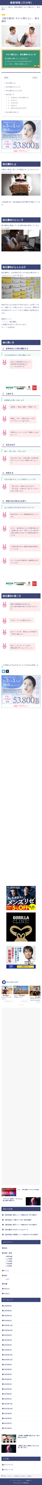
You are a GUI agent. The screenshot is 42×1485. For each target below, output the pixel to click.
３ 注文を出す (13, 103)
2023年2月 (8, 1345)
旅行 (5, 1275)
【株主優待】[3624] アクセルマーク (16, 1229)
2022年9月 (8, 1364)
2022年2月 (8, 1394)
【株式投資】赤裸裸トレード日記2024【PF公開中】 (21, 1234)
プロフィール (8, 1469)
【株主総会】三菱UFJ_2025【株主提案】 (18, 1220)
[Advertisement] (21, 799)
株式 (3, 14)
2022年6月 (8, 1374)
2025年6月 (8, 1310)
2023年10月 (8, 1330)
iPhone (7, 1289)
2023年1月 (8, 1350)
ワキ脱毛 (9, 1261)
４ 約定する (12, 105)
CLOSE (35, 77)
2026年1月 (8, 1306)
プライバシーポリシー (17, 1480)
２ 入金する (12, 100)
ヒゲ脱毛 (9, 1259)
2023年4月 (8, 1335)
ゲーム (6, 1270)
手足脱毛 (9, 1263)
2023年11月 (8, 1325)
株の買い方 (10, 94)
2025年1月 (8, 1315)
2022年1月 (8, 1399)
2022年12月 (8, 1355)
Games (6, 1293)
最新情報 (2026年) (21, 2)
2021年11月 (8, 1404)
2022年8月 (8, 1369)
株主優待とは (11, 83)
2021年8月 (8, 1418)
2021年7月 (8, 1423)
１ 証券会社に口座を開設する (18, 97)
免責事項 (28, 1480)
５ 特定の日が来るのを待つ (17, 108)
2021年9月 (8, 1413)
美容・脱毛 (8, 1253)
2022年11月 (8, 1359)
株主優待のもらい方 (13, 87)
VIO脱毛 (9, 1266)
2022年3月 (8, 1389)
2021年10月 (8, 1408)
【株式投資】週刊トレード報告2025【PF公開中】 (21, 1224)
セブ (7, 1279)
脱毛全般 (9, 1256)
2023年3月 (8, 1340)
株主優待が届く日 (12, 112)
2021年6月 (8, 1428)
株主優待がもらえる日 (14, 90)
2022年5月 (8, 1379)
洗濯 (5, 1284)
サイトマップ (8, 1464)
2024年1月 (8, 1320)
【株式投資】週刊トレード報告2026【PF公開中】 (21, 1215)
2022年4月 (8, 1384)
